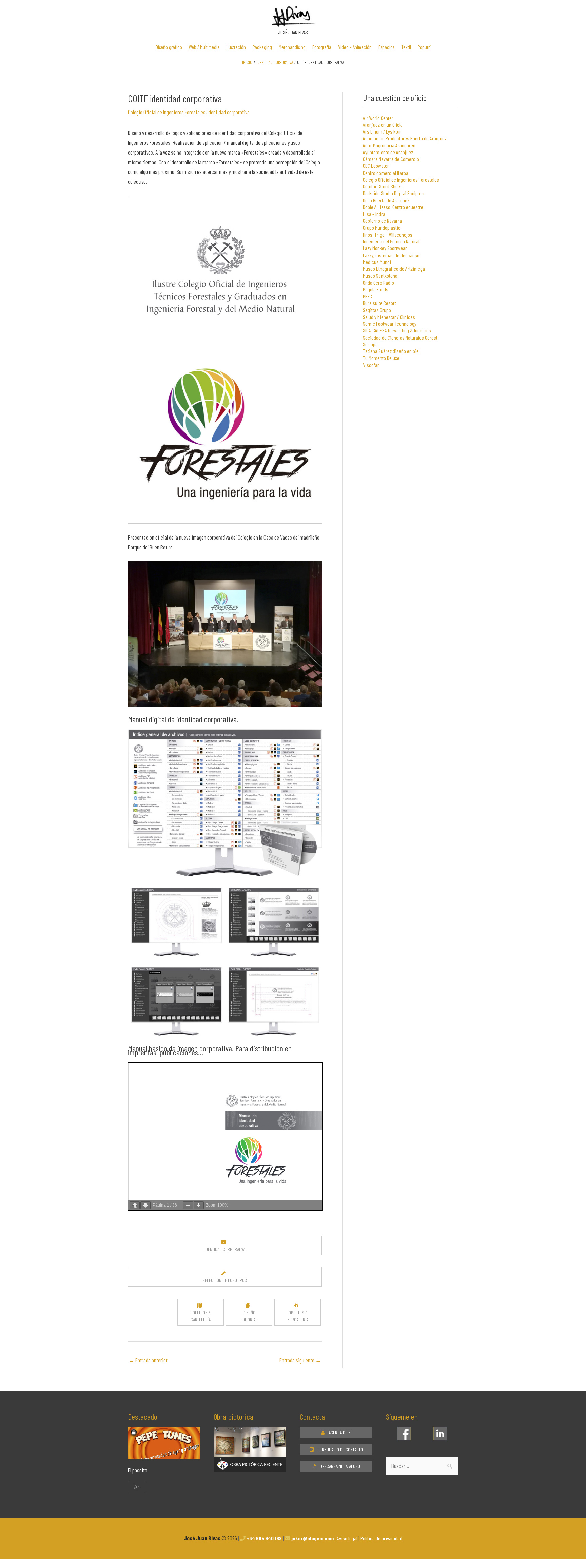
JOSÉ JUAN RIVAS (293, 32)
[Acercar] (199, 1205)
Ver (136, 1487)
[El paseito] (164, 1454)
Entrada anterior (148, 1360)
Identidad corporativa (229, 111)
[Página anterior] (135, 1205)
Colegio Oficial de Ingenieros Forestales (167, 111)
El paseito (137, 1469)
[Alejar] (188, 1205)
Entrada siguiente (300, 1360)
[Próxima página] (145, 1205)
